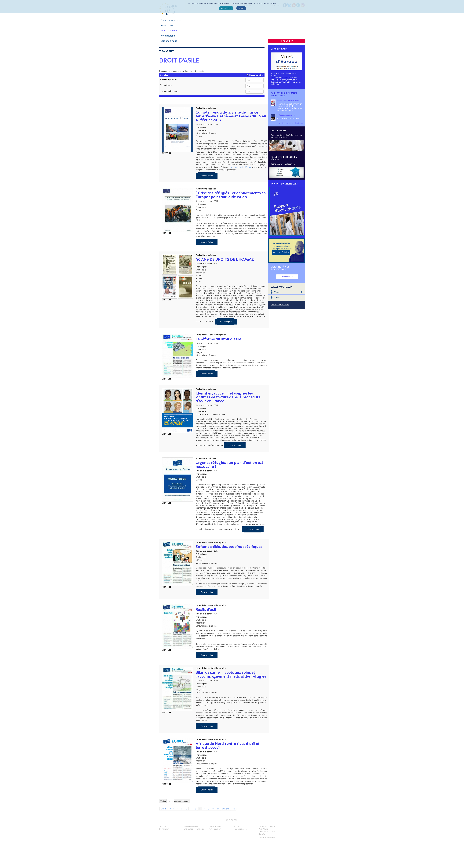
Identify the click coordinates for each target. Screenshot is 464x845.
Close (241, 8)
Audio (276, 297)
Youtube (162, 826)
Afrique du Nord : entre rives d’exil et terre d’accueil (228, 745)
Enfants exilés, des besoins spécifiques (229, 546)
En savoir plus (206, 175)
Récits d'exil (206, 609)
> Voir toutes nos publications (289, 123)
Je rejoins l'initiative (281, 252)
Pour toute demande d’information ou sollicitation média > (286, 136)
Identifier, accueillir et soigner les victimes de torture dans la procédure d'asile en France (228, 397)
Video (276, 292)
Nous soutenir (215, 829)
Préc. (172, 809)
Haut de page (232, 820)
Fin (233, 809)
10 (218, 809)
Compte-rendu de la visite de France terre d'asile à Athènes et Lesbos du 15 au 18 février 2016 (231, 116)
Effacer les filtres (256, 75)
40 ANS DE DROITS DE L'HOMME (225, 259)
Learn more (226, 8)
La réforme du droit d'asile (218, 339)
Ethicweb (200, 829)
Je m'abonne (287, 277)
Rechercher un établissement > (284, 164)
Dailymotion (164, 829)
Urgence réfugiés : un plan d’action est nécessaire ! (229, 464)
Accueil (237, 826)
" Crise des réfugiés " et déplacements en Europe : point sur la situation (231, 195)
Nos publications (241, 829)
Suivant (225, 809)
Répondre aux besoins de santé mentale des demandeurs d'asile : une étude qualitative (289, 107)
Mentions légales (191, 826)
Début (163, 809)
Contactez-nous (215, 826)
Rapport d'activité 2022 (288, 118)
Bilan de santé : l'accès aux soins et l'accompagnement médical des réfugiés (231, 674)
